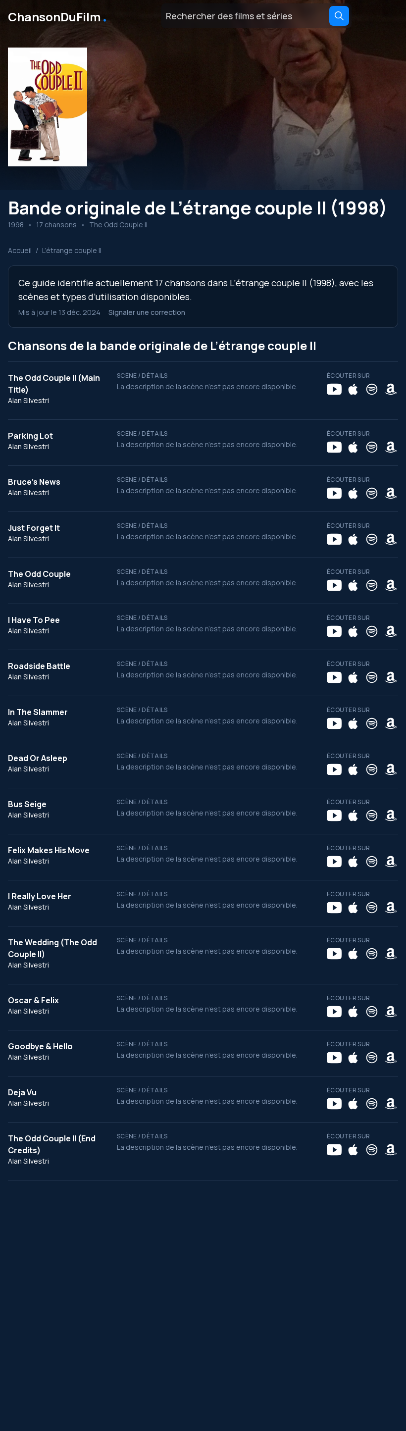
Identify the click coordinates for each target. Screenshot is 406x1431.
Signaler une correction (146, 312)
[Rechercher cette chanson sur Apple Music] (353, 389)
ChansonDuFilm (58, 16)
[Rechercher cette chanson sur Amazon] (390, 389)
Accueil (20, 250)
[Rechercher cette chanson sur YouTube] (334, 389)
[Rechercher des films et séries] (339, 16)
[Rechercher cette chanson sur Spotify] (371, 389)
